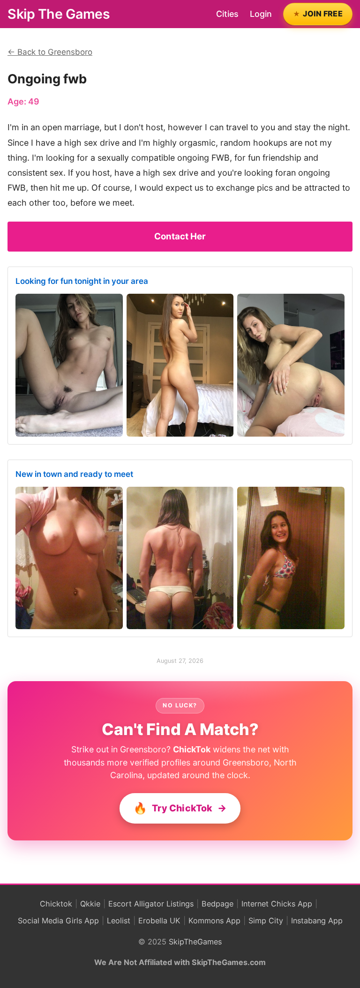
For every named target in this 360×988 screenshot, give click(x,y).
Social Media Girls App (58, 920)
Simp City (265, 920)
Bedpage (217, 903)
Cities (227, 14)
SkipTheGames (195, 941)
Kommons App (214, 920)
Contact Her (180, 236)
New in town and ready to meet (74, 474)
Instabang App (317, 920)
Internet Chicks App (276, 903)
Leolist (118, 920)
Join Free (323, 13)
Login (261, 14)
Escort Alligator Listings (151, 903)
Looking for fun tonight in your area (81, 281)
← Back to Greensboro (50, 52)
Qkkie (90, 903)
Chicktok (56, 903)
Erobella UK (159, 920)
